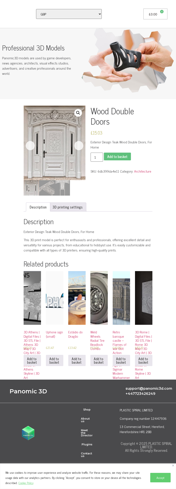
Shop (87, 409)
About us (85, 420)
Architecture (142, 171)
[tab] (38, 207)
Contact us (86, 455)
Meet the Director (87, 433)
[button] (5, 14)
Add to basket (117, 156)
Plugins (87, 444)
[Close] (173, 465)
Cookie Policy (25, 482)
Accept (160, 477)
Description (38, 207)
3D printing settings (68, 207)
